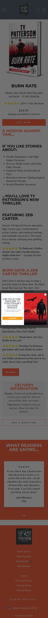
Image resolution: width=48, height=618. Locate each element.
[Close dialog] (45, 294)
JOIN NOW (13, 318)
